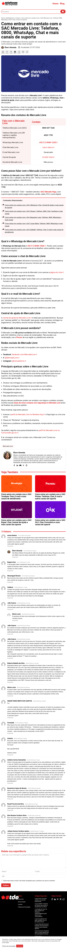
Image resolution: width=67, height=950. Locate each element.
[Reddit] (63, 899)
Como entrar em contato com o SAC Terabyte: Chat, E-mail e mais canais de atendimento (16, 496)
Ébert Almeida (10, 47)
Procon (19, 337)
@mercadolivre (18, 361)
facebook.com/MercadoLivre (23, 354)
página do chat (56, 272)
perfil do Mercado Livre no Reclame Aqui (27, 414)
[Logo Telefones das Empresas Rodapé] (10, 897)
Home (55, 3)
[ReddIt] (19, 52)
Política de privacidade (8, 946)
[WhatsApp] (3, 52)
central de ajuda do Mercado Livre (16, 317)
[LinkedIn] (54, 899)
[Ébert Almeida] (2, 47)
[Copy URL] (27, 52)
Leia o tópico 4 (48, 147)
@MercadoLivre (11, 357)
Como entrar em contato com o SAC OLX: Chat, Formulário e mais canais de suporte (50, 522)
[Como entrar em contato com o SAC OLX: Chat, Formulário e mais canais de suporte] (50, 509)
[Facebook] (7, 52)
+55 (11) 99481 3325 (47, 142)
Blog (62, 3)
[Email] (23, 52)
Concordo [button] (19, 946)
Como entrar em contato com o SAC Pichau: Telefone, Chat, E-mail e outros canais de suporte (50, 496)
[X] (11, 52)
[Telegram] (15, 52)
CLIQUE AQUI (47, 157)
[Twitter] (60, 899)
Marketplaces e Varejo (13, 18)
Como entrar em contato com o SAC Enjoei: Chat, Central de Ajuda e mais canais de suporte (16, 522)
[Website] (26, 465)
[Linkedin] (17, 465)
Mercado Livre (8, 446)
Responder (10, 546)
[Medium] (20, 465)
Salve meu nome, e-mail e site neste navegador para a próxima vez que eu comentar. (29, 881)
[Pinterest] (57, 899)
